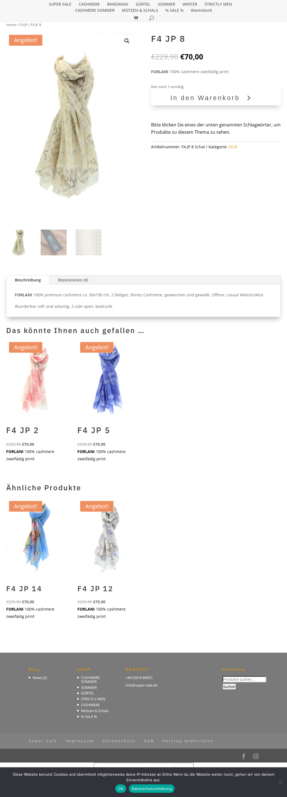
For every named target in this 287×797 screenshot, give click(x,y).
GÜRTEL (143, 4)
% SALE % (174, 10)
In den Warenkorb (205, 97)
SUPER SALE (60, 4)
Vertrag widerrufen (188, 740)
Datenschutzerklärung (152, 788)
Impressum (79, 740)
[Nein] (280, 782)
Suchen (229, 686)
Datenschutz (119, 740)
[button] (127, 41)
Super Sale (43, 740)
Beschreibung (28, 280)
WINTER (189, 4)
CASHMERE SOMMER (95, 10)
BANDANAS (117, 4)
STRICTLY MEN (218, 4)
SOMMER (166, 4)
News (37, 677)
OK (120, 788)
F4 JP (23, 24)
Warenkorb (201, 10)
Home (11, 24)
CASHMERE (89, 4)
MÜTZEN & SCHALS (140, 10)
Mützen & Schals (94, 710)
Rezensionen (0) (73, 280)
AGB (149, 740)
